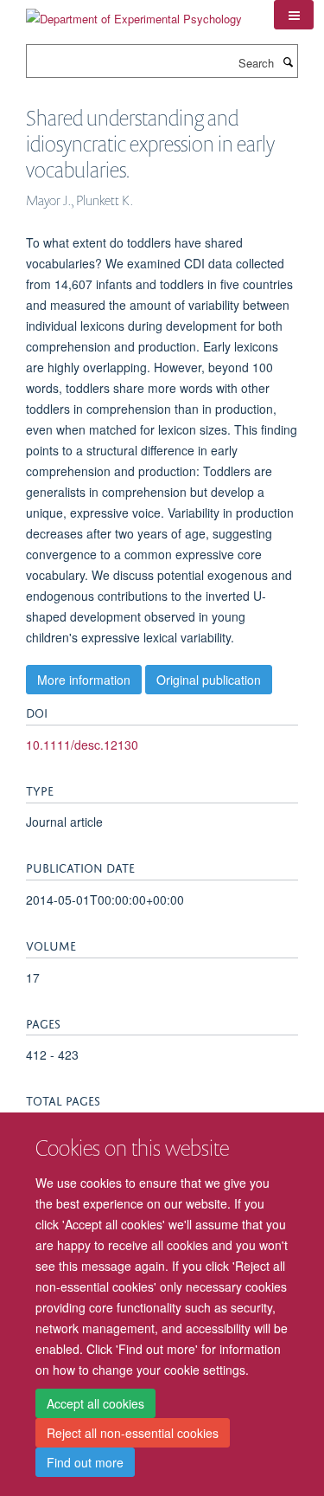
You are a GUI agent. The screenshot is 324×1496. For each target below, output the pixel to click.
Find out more (85, 1462)
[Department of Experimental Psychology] (134, 12)
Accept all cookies (95, 1403)
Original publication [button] (208, 679)
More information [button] (83, 679)
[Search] (287, 61)
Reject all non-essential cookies (133, 1432)
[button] (294, 14)
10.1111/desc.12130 (82, 744)
